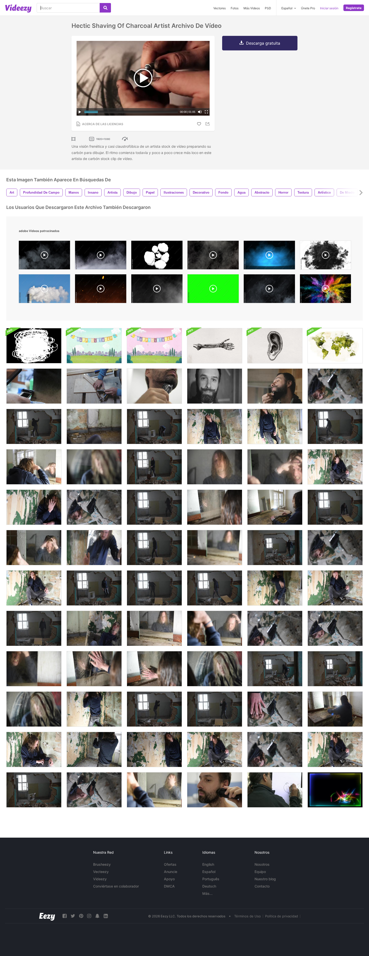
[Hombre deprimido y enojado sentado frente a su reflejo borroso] (214, 547)
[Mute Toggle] (200, 112)
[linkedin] (106, 916)
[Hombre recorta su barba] (154, 386)
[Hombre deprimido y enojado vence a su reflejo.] (274, 507)
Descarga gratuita (263, 43)
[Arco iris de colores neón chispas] (335, 790)
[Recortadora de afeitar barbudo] (214, 790)
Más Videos (251, 8)
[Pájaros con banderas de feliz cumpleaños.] (94, 345)
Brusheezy (102, 864)
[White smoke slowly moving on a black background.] (213, 256)
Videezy (100, 879)
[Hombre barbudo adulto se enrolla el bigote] (214, 386)
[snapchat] (97, 916)
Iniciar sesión (329, 8)
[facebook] (65, 916)
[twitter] (73, 916)
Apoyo (169, 879)
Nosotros (262, 864)
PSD (268, 8)
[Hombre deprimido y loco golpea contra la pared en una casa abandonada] (274, 588)
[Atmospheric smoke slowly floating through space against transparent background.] (44, 256)
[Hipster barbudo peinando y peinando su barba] (274, 386)
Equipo (260, 871)
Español (208, 871)
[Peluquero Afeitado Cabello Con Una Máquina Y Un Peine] (34, 386)
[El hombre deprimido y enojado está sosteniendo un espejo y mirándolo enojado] (94, 547)
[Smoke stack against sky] (44, 289)
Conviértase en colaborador (116, 886)
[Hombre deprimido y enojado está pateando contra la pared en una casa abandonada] (34, 628)
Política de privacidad (281, 916)
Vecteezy (101, 871)
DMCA (169, 886)
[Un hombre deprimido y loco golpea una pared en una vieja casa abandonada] (214, 709)
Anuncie (170, 871)
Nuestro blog (265, 879)
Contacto (262, 886)
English (208, 864)
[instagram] (89, 916)
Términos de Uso (247, 916)
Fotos (234, 8)
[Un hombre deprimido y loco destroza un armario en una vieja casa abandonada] (34, 426)
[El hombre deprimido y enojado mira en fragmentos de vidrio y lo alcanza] (274, 709)
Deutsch (209, 886)
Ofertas (170, 864)
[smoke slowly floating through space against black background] (156, 289)
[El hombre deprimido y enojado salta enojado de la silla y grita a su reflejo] (335, 709)
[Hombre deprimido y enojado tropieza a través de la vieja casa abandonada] (274, 547)
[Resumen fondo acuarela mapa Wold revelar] (335, 345)
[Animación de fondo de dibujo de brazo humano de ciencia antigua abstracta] (214, 345)
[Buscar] (105, 8)
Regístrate (353, 8)
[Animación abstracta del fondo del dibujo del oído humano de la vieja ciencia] (274, 345)
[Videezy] (18, 9)
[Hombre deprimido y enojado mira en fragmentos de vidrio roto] (335, 386)
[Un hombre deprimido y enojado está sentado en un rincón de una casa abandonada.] (335, 467)
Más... (207, 893)
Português (210, 879)
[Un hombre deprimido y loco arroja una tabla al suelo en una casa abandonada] (335, 507)
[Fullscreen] (206, 112)
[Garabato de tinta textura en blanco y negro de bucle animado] (34, 345)
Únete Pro (308, 8)
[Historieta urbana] (274, 790)
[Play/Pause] (80, 112)
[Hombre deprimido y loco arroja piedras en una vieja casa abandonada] (154, 426)
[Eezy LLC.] (47, 916)
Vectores (219, 8)
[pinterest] (81, 916)
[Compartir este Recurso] (208, 124)
